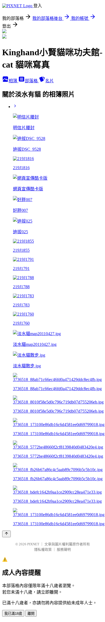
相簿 (13, 81)
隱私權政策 (43, 549)
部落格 (32, 81)
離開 (30, 614)
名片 (49, 81)
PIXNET (33, 544)
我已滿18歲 (13, 614)
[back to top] (6, 534)
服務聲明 (64, 549)
